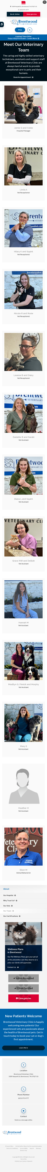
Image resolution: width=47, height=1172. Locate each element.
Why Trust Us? (9, 900)
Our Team (7, 911)
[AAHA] (24, 3)
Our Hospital (8, 895)
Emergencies (32, 14)
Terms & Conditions (12, 1148)
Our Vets (6, 906)
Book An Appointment (22, 77)
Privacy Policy (9, 1146)
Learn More (23, 1048)
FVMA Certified (25, 988)
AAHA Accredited (25, 978)
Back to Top (23, 1150)
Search (32, 1148)
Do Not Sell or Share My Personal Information (29, 1146)
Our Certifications (10, 916)
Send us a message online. (23, 1120)
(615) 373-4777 (24, 10)
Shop (20, 30)
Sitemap (38, 1148)
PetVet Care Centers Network (23, 1161)
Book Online (15, 14)
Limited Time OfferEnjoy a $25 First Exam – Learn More (22, 37)
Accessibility (24, 1148)
